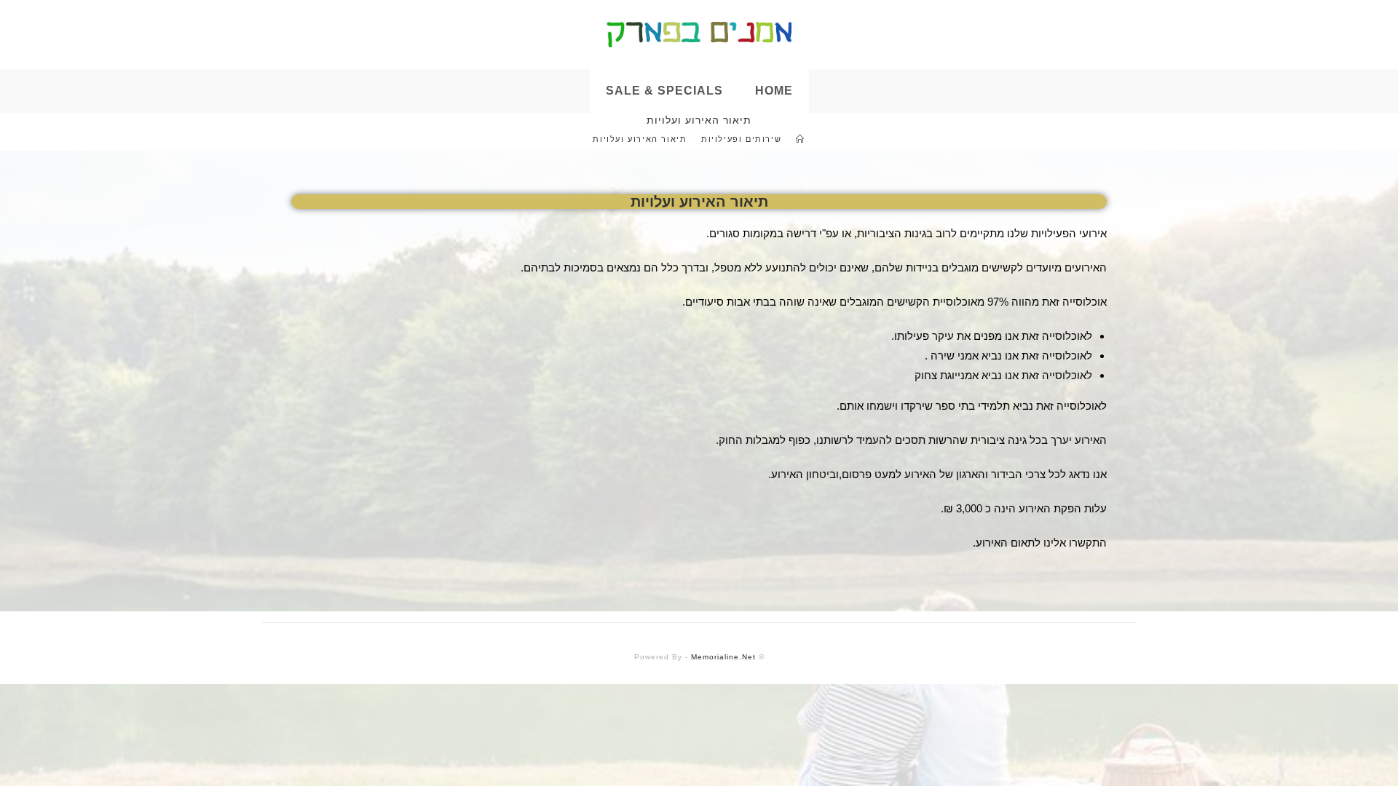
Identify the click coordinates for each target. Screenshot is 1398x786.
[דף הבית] (800, 139)
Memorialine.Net (723, 657)
